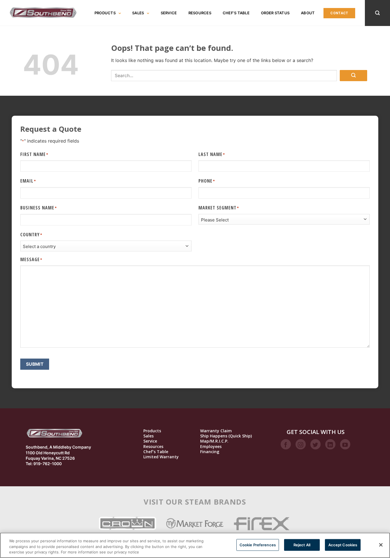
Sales (138, 13)
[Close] (381, 545)
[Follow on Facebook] (286, 444)
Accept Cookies (342, 544)
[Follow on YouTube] (345, 444)
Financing (209, 451)
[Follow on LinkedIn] (330, 444)
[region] (195, 545)
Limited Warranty (161, 456)
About (308, 13)
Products (105, 13)
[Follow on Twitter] (315, 444)
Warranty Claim (216, 430)
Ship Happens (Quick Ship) (226, 436)
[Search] (377, 13)
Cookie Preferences (258, 544)
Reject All (301, 544)
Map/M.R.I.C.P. (214, 441)
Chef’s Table (236, 13)
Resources (199, 13)
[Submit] (353, 75)
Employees (211, 446)
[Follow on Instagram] (300, 444)
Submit (35, 364)
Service (169, 13)
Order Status (275, 13)
